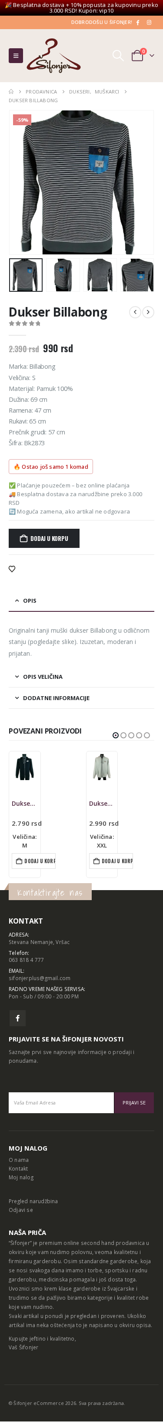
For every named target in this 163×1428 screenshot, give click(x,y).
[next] (148, 312)
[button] (16, 55)
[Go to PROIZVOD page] (25, 767)
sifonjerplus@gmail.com (39, 977)
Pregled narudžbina (33, 1201)
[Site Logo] (54, 55)
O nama (19, 1159)
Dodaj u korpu (49, 538)
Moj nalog (21, 1177)
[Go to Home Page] (11, 91)
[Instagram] (149, 22)
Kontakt (18, 1168)
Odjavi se (21, 1209)
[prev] (135, 312)
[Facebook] (137, 22)
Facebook (18, 1018)
